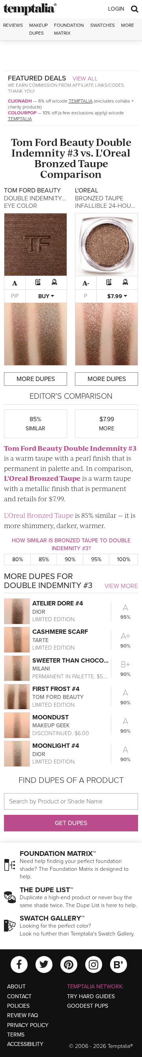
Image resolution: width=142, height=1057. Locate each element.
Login (116, 9)
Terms (15, 1034)
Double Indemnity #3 (71, 147)
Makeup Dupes (38, 28)
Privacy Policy (28, 1025)
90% (70, 559)
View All (85, 78)
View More (121, 586)
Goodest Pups (87, 1006)
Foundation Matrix (69, 28)
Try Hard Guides (91, 996)
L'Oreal (113, 152)
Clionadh (20, 101)
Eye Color (20, 206)
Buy (44, 296)
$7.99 (115, 296)
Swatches (102, 25)
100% (123, 559)
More (127, 25)
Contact (19, 996)
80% (17, 559)
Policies (18, 1006)
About (16, 986)
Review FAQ (22, 1015)
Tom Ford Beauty (52, 142)
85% (44, 559)
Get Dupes (71, 823)
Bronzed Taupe (71, 163)
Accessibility (25, 1044)
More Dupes (36, 379)
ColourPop (22, 113)
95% (96, 559)
